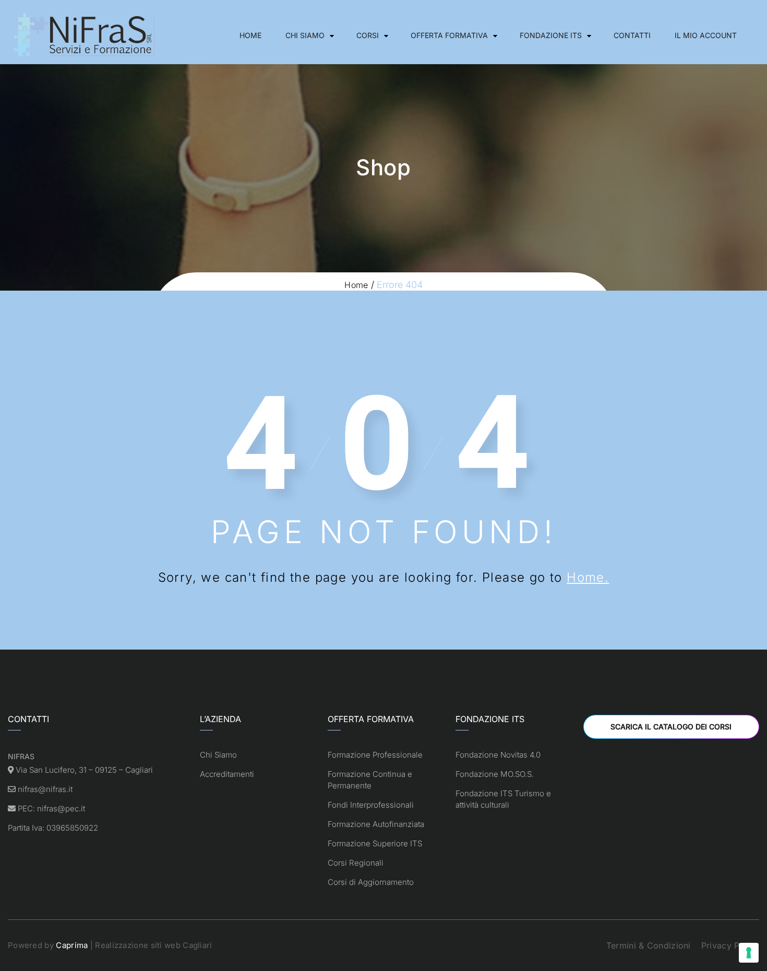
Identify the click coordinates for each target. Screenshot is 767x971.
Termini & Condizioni (648, 945)
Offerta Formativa (449, 35)
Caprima (72, 945)
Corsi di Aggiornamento (371, 882)
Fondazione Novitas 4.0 (498, 755)
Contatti (632, 35)
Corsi (367, 35)
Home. (588, 577)
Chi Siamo (305, 35)
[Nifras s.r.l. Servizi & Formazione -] (86, 35)
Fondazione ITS (551, 35)
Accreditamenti (227, 774)
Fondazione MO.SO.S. (495, 774)
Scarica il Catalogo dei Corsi (671, 726)
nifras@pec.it (61, 808)
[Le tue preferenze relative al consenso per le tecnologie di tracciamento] (749, 953)
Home (250, 35)
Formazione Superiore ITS (375, 843)
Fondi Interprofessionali (371, 805)
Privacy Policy (730, 945)
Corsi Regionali (356, 863)
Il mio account (706, 35)
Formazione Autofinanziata (376, 824)
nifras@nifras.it (45, 789)
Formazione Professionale (375, 755)
